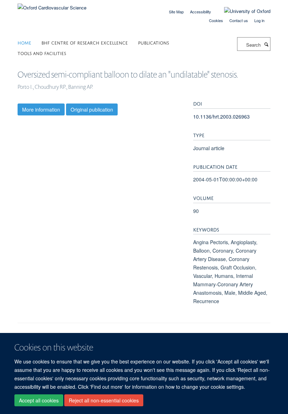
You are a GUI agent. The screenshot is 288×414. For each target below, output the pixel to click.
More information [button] (41, 109)
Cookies (216, 20)
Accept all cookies (39, 400)
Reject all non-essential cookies (104, 400)
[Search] (266, 44)
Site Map (176, 11)
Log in (259, 20)
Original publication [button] (92, 109)
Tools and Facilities (42, 52)
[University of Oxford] (242, 11)
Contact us (238, 20)
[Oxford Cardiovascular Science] (52, 5)
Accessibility (200, 11)
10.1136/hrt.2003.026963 (221, 116)
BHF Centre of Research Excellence (84, 42)
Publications (153, 42)
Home (24, 42)
